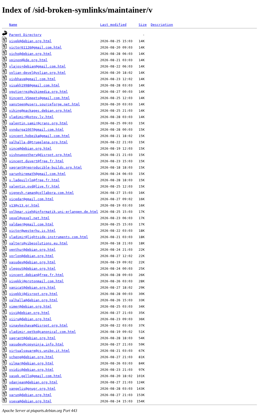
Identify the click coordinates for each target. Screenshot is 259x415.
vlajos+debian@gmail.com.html (37, 66)
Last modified (113, 25)
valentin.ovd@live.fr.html (34, 186)
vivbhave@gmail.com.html (32, 79)
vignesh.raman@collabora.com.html (41, 193)
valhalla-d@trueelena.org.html (38, 142)
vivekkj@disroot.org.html (33, 294)
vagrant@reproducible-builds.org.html (45, 167)
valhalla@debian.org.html (33, 300)
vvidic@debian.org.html (31, 370)
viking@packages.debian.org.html (40, 110)
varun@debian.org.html (30, 395)
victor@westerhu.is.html (32, 231)
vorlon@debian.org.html (31, 256)
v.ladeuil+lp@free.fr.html (34, 180)
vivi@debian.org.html (29, 313)
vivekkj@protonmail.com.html (36, 281)
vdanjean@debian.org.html (33, 382)
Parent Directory (25, 35)
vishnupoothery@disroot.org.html (40, 155)
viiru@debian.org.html (30, 319)
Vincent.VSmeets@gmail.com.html (39, 98)
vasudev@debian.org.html (32, 262)
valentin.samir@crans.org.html (38, 123)
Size (143, 25)
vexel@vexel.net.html (29, 218)
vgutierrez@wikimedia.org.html (38, 92)
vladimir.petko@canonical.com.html (42, 332)
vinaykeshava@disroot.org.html (38, 325)
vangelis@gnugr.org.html (32, 388)
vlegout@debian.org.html (32, 268)
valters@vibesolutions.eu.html (38, 243)
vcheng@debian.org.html (31, 357)
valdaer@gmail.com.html (31, 224)
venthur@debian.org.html (32, 249)
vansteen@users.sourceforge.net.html (44, 104)
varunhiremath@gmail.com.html (37, 174)
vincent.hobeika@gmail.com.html (39, 136)
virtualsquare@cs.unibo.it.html (39, 351)
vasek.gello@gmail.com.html (35, 376)
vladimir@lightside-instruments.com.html (48, 237)
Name (13, 25)
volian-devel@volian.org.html (37, 73)
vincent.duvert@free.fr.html (36, 161)
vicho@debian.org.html (30, 54)
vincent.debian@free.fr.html (36, 275)
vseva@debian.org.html (30, 401)
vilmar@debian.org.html (31, 363)
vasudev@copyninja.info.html (36, 344)
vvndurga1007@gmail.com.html (36, 129)
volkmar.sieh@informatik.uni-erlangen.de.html (53, 212)
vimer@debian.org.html (30, 306)
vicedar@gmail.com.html (31, 199)
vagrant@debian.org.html (32, 338)
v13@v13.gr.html (24, 205)
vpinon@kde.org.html (28, 60)
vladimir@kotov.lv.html (31, 117)
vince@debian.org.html (30, 148)
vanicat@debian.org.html (32, 287)
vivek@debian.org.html (30, 41)
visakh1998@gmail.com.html (34, 85)
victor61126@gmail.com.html (35, 47)
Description (162, 25)
